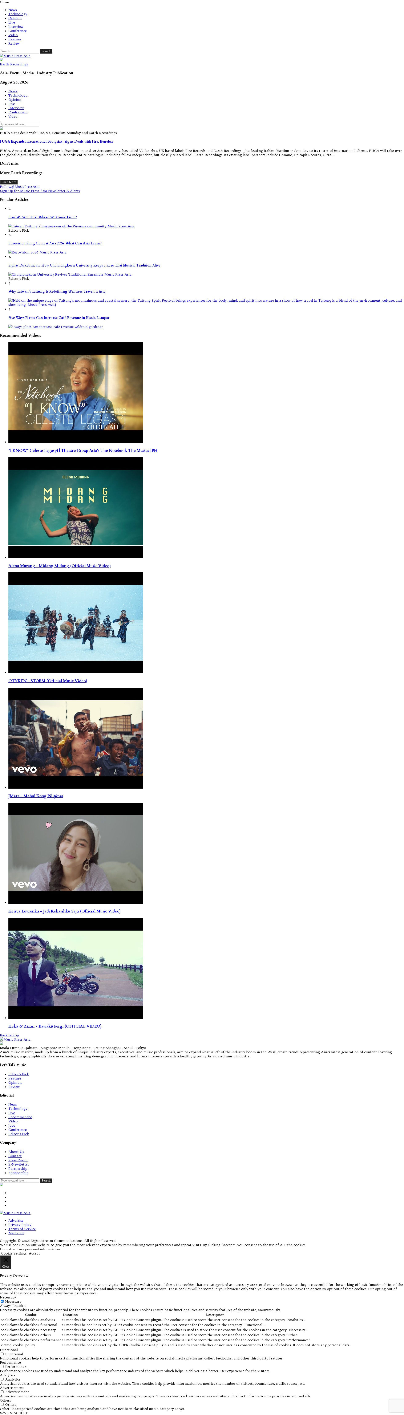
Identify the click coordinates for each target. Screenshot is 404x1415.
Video (13, 35)
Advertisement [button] (12, 1388)
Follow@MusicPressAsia (20, 186)
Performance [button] (10, 1362)
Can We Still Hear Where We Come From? (42, 217)
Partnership (17, 1168)
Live (11, 22)
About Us (16, 1152)
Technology (17, 14)
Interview (15, 26)
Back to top (9, 1035)
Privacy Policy (19, 1225)
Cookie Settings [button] (14, 1253)
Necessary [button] (8, 1297)
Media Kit (16, 1233)
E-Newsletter (18, 1164)
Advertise (16, 1220)
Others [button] (5, 1400)
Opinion (15, 18)
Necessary (13, 1301)
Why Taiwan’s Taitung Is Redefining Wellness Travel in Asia (57, 291)
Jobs (11, 1125)
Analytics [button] (7, 1375)
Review (14, 43)
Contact (15, 1156)
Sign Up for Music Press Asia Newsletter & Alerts (40, 191)
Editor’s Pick (18, 1074)
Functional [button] (9, 1350)
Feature (14, 39)
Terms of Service (22, 1229)
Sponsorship (18, 1173)
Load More (9, 182)
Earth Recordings (14, 64)
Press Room (18, 1160)
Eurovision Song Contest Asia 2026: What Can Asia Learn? (55, 243)
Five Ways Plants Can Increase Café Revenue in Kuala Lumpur (58, 318)
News (12, 10)
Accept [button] (34, 1253)
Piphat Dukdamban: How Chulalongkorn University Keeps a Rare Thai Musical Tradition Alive (84, 265)
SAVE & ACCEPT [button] (14, 1413)
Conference (17, 31)
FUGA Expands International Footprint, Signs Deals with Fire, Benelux (56, 141)
